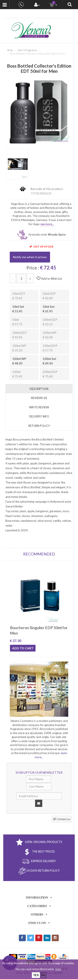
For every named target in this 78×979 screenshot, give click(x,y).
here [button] (58, 969)
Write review (39, 407)
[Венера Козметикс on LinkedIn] (47, 938)
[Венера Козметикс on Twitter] (30, 938)
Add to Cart (22, 648)
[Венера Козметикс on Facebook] (22, 938)
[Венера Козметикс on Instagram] (55, 938)
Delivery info (39, 416)
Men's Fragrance (27, 50)
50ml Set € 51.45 (18, 309)
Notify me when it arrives (30, 257)
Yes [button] (36, 975)
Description (39, 389)
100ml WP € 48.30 (19, 361)
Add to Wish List (51, 278)
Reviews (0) (39, 398)
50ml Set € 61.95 (49, 309)
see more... (47, 224)
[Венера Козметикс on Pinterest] (38, 938)
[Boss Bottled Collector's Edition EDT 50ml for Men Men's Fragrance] (39, 111)
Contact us (63, 819)
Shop (10, 50)
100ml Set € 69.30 (49, 361)
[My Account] (36, 5)
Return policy (39, 425)
